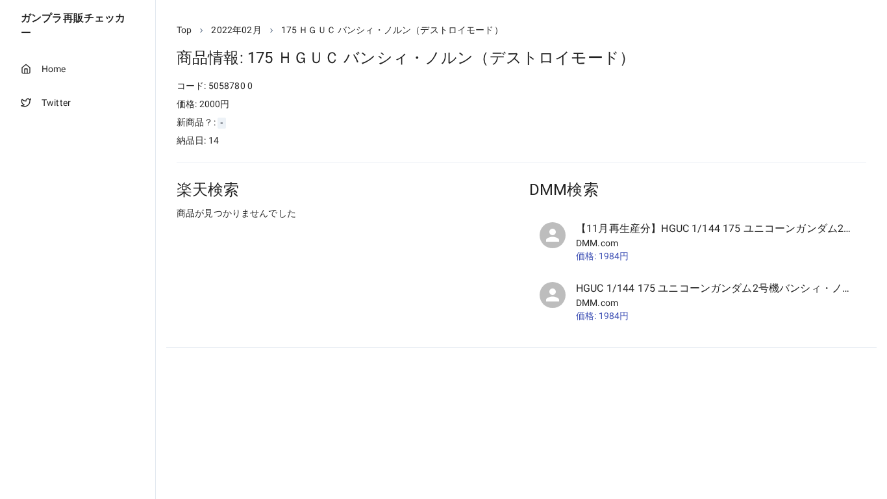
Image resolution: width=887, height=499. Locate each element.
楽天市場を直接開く (234, 237)
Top (184, 30)
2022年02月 (236, 30)
